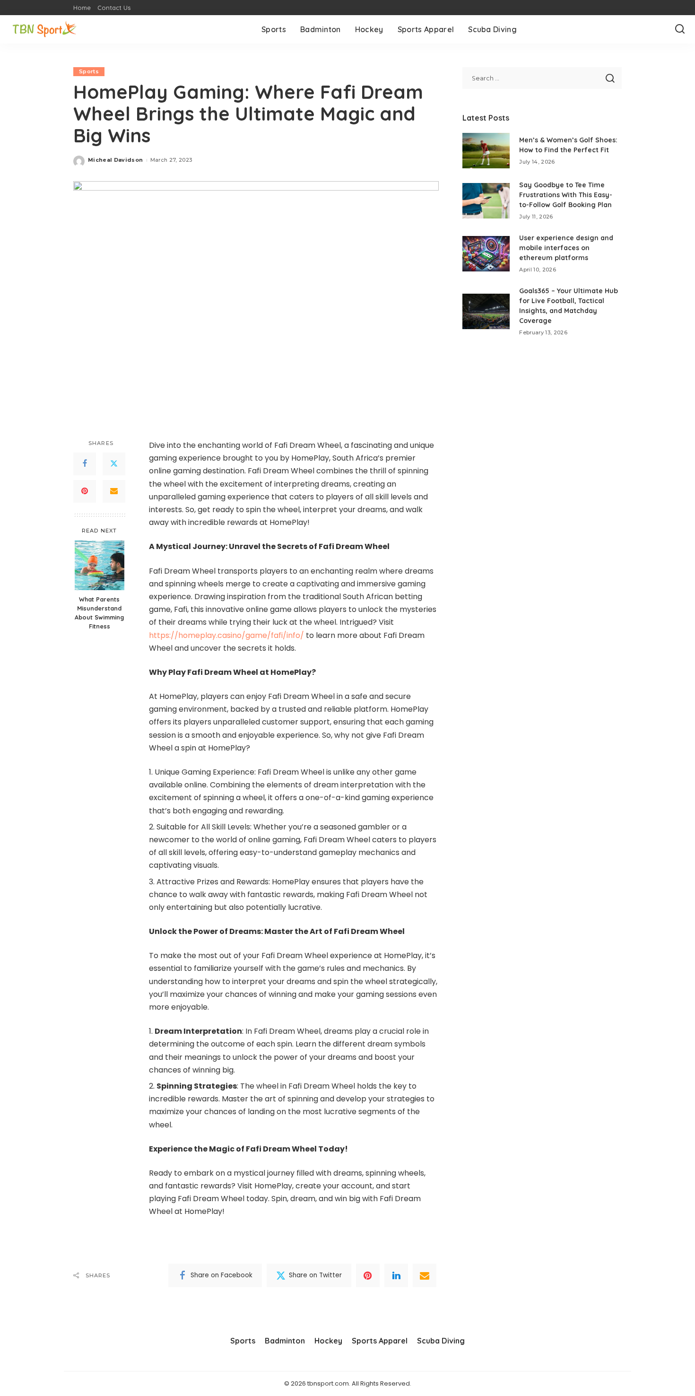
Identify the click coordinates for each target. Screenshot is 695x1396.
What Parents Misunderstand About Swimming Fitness (99, 612)
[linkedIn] (396, 1275)
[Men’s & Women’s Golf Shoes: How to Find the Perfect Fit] (486, 150)
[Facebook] (84, 464)
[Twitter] (114, 464)
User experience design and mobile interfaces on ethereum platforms (566, 248)
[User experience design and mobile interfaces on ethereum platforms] (486, 253)
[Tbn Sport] (44, 29)
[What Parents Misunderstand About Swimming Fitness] (99, 565)
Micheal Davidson (115, 160)
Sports (89, 71)
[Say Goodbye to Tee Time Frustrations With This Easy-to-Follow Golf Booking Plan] (486, 200)
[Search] (680, 29)
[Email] (114, 491)
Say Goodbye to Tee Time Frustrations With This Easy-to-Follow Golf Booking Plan (565, 195)
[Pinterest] (84, 491)
